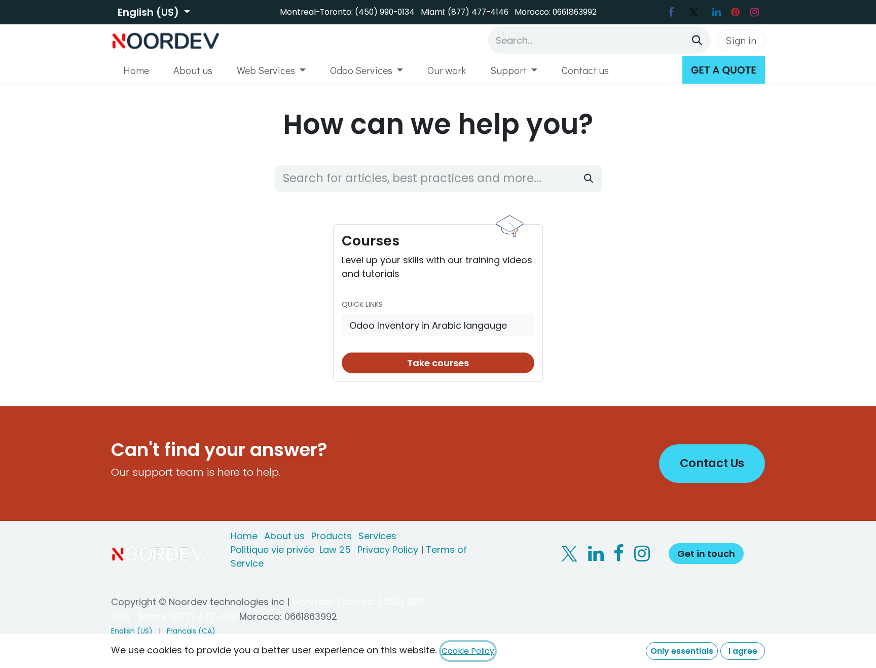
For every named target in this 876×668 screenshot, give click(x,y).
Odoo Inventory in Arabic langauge (428, 325)
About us (284, 536)
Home (244, 536)
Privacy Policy (387, 549)
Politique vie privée (272, 549)
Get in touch (706, 553)
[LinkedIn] (716, 12)
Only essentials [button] (681, 651)
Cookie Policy (468, 651)
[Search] (697, 40)
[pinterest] (735, 12)
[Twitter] (693, 12)
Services (377, 536)
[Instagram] (754, 12)
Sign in (740, 40)
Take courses (438, 363)
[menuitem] (136, 70)
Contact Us (712, 463)
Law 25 (335, 549)
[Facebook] (671, 12)
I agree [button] (742, 651)
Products (331, 536)
